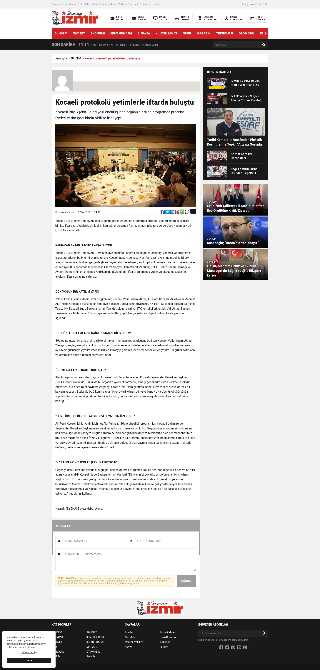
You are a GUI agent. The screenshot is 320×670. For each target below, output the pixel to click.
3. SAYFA (144, 33)
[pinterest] (177, 212)
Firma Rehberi (69, 4)
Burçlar (55, 4)
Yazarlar (134, 4)
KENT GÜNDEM (121, 33)
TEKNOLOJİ (224, 33)
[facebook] (163, 212)
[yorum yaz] (187, 212)
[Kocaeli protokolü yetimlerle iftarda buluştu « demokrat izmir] (75, 17)
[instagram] (233, 647)
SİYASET (79, 33)
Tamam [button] (28, 660)
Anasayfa (61, 58)
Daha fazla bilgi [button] (29, 652)
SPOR (187, 33)
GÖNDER (186, 580)
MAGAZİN (203, 33)
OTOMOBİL (246, 33)
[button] (265, 33)
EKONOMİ (98, 33)
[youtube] (239, 647)
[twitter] (167, 212)
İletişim (155, 4)
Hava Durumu (100, 4)
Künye (145, 4)
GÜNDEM (60, 33)
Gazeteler (85, 4)
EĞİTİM (56, 656)
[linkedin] (172, 212)
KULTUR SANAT (166, 33)
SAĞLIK (90, 656)
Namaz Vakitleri (118, 4)
